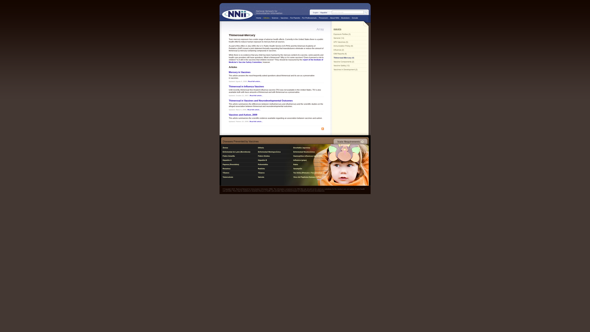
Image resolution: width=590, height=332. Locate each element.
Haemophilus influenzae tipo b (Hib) (308, 156)
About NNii (334, 18)
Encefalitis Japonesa (301, 148)
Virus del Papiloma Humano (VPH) (307, 177)
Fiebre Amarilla (229, 156)
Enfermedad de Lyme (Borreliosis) (236, 152)
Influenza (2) (339, 49)
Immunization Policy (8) (343, 45)
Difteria (261, 148)
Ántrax (225, 148)
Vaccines (284, 18)
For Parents (295, 18)
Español (324, 13)
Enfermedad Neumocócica (304, 152)
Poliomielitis (263, 164)
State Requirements (350, 140)
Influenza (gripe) (300, 160)
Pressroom (323, 18)
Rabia (295, 164)
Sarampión (297, 169)
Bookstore (345, 18)
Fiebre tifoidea (264, 156)
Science (275, 18)
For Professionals (309, 18)
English (315, 13)
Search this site (338, 12)
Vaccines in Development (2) (346, 69)
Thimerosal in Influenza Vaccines (246, 86)
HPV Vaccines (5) (341, 42)
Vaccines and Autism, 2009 (243, 114)
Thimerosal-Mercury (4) (344, 57)
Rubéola (261, 169)
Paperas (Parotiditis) (231, 164)
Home (258, 18)
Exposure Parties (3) (342, 34)
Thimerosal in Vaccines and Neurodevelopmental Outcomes (261, 100)
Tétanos (226, 173)
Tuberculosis (228, 177)
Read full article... (254, 81)
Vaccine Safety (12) (342, 65)
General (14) (339, 38)
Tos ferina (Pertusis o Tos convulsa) (307, 173)
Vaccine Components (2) (344, 61)
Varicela (261, 177)
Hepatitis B (262, 160)
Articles (266, 18)
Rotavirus (226, 169)
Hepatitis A (227, 160)
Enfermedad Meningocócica (269, 152)
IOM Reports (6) (340, 53)
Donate (355, 18)
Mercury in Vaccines (239, 72)
